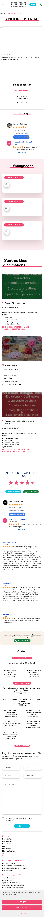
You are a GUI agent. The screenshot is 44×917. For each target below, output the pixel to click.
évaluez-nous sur (20, 137)
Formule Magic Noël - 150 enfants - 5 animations (19, 422)
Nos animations (7, 870)
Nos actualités (7, 839)
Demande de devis (22, 90)
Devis (32, 5)
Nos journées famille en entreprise (14, 868)
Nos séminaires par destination (13, 866)
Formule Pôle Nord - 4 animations (18, 303)
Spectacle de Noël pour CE (11, 883)
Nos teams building (9, 863)
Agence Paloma (20, 124)
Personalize (22, 913)
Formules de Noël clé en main (13, 887)
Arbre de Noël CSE (9, 880)
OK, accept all (22, 902)
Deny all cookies (22, 907)
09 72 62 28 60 (32, 492)
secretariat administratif (22, 142)
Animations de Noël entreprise (13, 885)
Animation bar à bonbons (14, 365)
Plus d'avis (22, 152)
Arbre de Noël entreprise (11, 878)
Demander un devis (13, 492)
